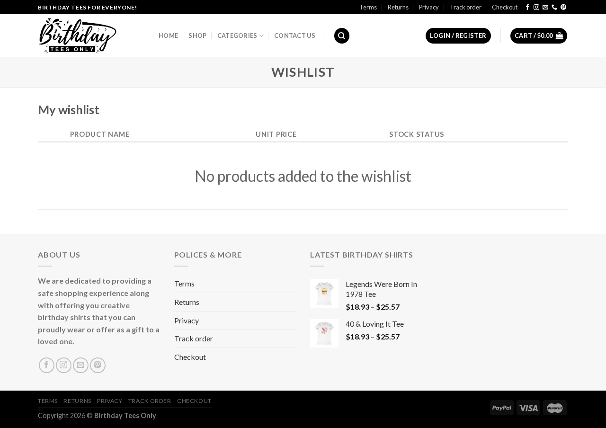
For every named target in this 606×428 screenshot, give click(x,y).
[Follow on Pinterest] (563, 7)
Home (168, 35)
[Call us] (554, 7)
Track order (465, 7)
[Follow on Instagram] (536, 7)
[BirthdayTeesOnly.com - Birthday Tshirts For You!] (91, 35)
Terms (368, 7)
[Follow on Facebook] (527, 7)
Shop (197, 35)
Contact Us (294, 35)
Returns (398, 7)
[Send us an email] (545, 7)
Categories (237, 35)
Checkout (504, 7)
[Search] (341, 36)
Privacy (429, 7)
